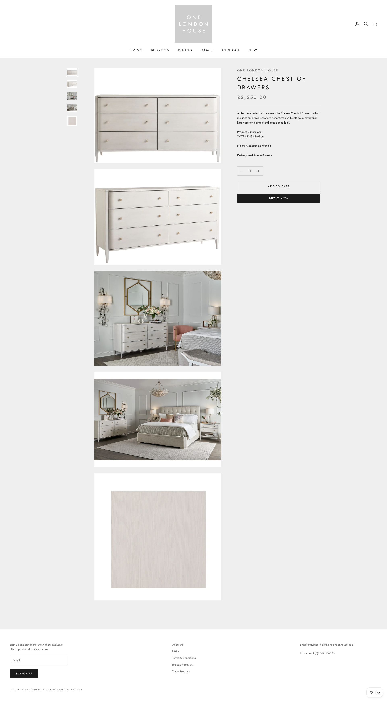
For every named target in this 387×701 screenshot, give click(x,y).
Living (136, 50)
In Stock (231, 50)
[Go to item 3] (72, 95)
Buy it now (278, 198)
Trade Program (181, 671)
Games (207, 50)
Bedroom (160, 50)
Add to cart (279, 186)
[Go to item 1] (72, 72)
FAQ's (175, 651)
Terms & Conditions (184, 658)
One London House (258, 70)
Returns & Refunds (183, 665)
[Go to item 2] (72, 84)
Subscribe (24, 673)
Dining (185, 50)
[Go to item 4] (72, 107)
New (253, 50)
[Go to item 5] (72, 121)
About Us (177, 645)
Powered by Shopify (68, 689)
